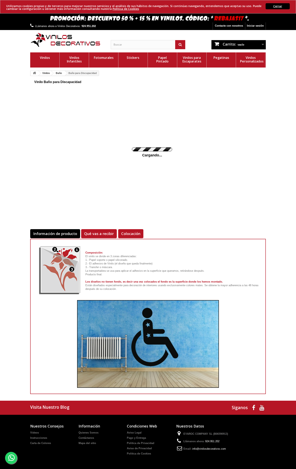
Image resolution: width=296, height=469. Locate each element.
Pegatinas (221, 57)
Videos (34, 432)
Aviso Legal (134, 432)
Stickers (133, 57)
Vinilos (45, 57)
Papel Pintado (162, 59)
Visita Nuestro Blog (49, 407)
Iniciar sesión (255, 25)
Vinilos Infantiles (74, 59)
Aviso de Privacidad (139, 448)
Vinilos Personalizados (252, 59)
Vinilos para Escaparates (191, 59)
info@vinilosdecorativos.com (209, 448)
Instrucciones (38, 437)
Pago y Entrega (136, 437)
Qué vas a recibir (99, 233)
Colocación (130, 233)
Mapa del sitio (87, 443)
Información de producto (55, 233)
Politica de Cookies (139, 453)
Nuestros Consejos (47, 426)
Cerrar (277, 6)
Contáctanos (86, 437)
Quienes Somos (88, 432)
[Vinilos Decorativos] (67, 40)
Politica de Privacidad (140, 443)
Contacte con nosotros (229, 25)
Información (89, 426)
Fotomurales (104, 57)
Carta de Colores (40, 443)
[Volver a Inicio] (34, 73)
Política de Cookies (126, 9)
